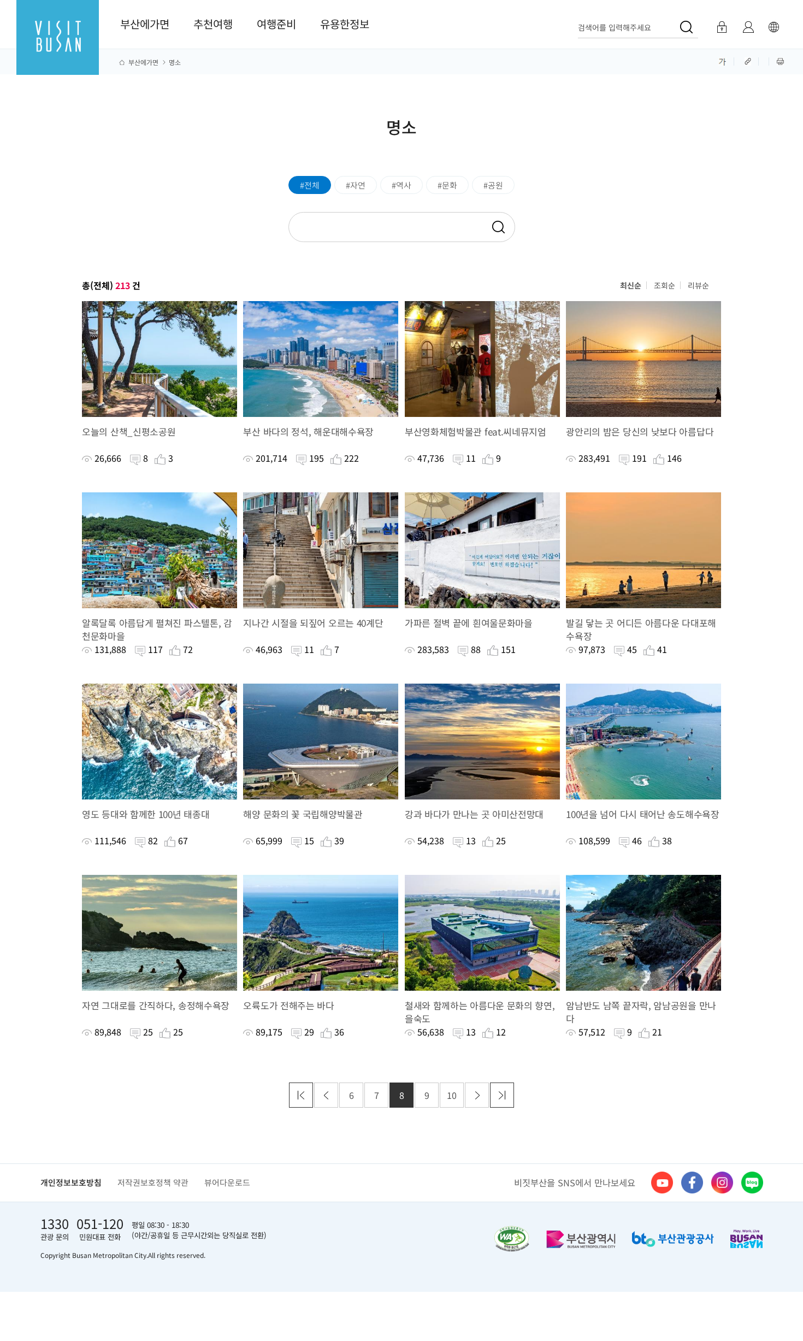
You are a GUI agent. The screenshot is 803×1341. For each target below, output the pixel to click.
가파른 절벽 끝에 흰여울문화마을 (469, 623)
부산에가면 (144, 24)
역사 (403, 185)
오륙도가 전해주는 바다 (288, 1005)
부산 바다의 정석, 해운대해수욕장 (308, 431)
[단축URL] (749, 60)
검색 (497, 228)
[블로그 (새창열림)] (752, 1182)
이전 (326, 1095)
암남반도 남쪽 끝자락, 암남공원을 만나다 (641, 1012)
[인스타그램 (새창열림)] (722, 1182)
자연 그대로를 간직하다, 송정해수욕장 (155, 1005)
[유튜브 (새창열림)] (662, 1182)
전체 (312, 185)
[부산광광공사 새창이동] (672, 1239)
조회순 (664, 285)
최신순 (630, 285)
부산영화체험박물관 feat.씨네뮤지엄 (475, 431)
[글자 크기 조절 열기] (722, 60)
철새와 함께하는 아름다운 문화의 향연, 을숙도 (480, 1012)
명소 (175, 62)
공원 (495, 185)
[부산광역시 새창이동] (581, 1239)
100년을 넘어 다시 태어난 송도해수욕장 (642, 814)
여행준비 (276, 24)
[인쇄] (780, 60)
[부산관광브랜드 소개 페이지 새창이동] (746, 1239)
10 (452, 1095)
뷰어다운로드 (227, 1182)
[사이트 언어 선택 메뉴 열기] (773, 27)
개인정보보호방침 (71, 1182)
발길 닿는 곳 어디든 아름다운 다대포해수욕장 (641, 629)
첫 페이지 (301, 1095)
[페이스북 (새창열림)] (692, 1182)
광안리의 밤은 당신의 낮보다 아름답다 (639, 431)
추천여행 (213, 24)
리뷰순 (698, 285)
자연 (357, 185)
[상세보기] (159, 359)
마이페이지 (748, 27)
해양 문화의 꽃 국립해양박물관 (302, 814)
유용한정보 (344, 24)
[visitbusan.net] (57, 47)
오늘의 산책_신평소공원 (128, 431)
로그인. (721, 27)
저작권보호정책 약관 (152, 1182)
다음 (477, 1095)
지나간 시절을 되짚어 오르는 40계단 (313, 623)
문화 (449, 185)
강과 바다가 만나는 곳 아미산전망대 (474, 814)
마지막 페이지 (502, 1095)
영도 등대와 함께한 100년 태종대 (145, 814)
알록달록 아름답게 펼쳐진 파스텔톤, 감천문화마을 (157, 629)
